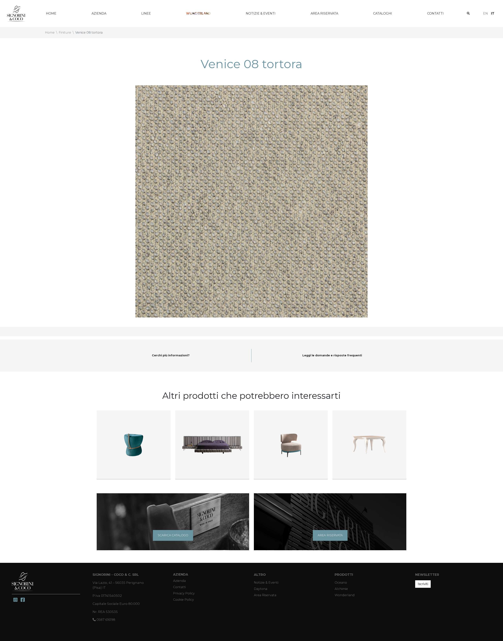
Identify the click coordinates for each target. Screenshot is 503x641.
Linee (146, 13)
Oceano (341, 582)
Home (51, 13)
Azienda (99, 13)
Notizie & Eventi (260, 13)
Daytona (260, 589)
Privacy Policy (184, 593)
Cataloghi (382, 13)
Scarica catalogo (173, 535)
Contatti (435, 13)
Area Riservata (324, 13)
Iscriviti (423, 584)
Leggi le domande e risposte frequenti (332, 355)
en (485, 13)
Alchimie (341, 589)
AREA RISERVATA (330, 535)
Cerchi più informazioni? (171, 355)
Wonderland (198, 13)
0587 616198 (105, 620)
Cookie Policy (183, 600)
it (492, 13)
